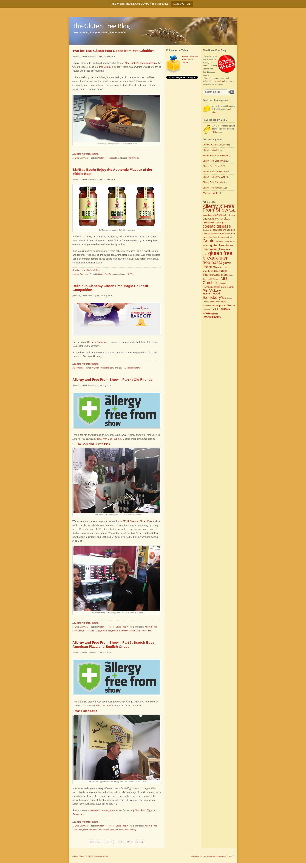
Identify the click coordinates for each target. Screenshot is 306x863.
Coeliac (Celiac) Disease (215, 145)
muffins (223, 283)
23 (128, 842)
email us (220, 81)
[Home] (153, 31)
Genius (132, 631)
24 (132, 842)
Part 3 (116, 438)
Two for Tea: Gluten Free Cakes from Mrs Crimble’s (113, 51)
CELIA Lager (95, 631)
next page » (140, 842)
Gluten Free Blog (86, 856)
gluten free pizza (90, 830)
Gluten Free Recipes (212, 188)
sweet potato (219, 305)
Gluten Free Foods (106, 627)
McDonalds (215, 279)
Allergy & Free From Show (218, 208)
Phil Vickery (212, 291)
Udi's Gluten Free (143, 631)
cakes (217, 214)
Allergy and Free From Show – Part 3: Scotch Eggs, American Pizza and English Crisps (113, 644)
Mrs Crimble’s (106, 67)
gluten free (217, 245)
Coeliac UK (207, 230)
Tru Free (206, 310)
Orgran (230, 286)
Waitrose (214, 314)
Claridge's (220, 222)
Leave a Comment (80, 158)
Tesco (231, 305)
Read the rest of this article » (86, 154)
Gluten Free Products (107, 158)
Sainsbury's (213, 297)
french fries (229, 237)
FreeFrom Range (215, 237)
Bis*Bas (131, 274)
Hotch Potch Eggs (106, 830)
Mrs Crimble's (133, 158)
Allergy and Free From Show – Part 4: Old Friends (112, 379)
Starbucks (207, 306)
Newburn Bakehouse (214, 286)
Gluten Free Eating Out (214, 161)
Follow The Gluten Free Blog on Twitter (190, 59)
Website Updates (211, 193)
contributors (219, 229)
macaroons (218, 274)
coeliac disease (217, 226)
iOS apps (221, 270)
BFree (86, 631)
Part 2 (106, 438)
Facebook (77, 814)
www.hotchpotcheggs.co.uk (104, 810)
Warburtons (212, 317)
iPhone (207, 274)
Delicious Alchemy (96, 342)
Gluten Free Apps (211, 150)
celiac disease (229, 215)
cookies (230, 229)
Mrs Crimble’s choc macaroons (141, 63)
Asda (232, 210)
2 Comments (77, 368)
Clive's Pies (106, 631)
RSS (214, 132)
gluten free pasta (215, 260)
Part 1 (98, 438)
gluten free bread (217, 255)
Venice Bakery (130, 830)
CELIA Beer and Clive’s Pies (137, 521)
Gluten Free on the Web (214, 177)
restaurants (211, 294)
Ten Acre (119, 830)
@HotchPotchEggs (142, 810)
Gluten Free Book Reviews (215, 155)
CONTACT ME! (182, 3)
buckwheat (207, 215)
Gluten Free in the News (104, 368)
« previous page (94, 842)
